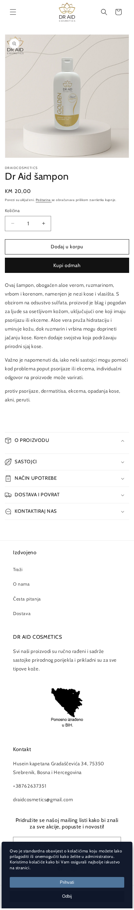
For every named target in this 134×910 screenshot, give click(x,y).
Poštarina (44, 200)
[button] (13, 12)
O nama (21, 584)
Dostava (22, 613)
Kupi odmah (67, 265)
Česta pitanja (27, 599)
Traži (18, 569)
